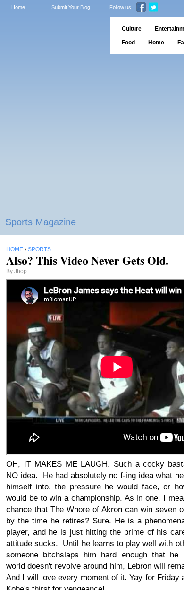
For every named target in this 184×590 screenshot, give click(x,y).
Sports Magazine (40, 222)
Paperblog (52, 36)
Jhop (20, 271)
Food (128, 42)
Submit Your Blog (70, 7)
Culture (132, 29)
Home (18, 7)
